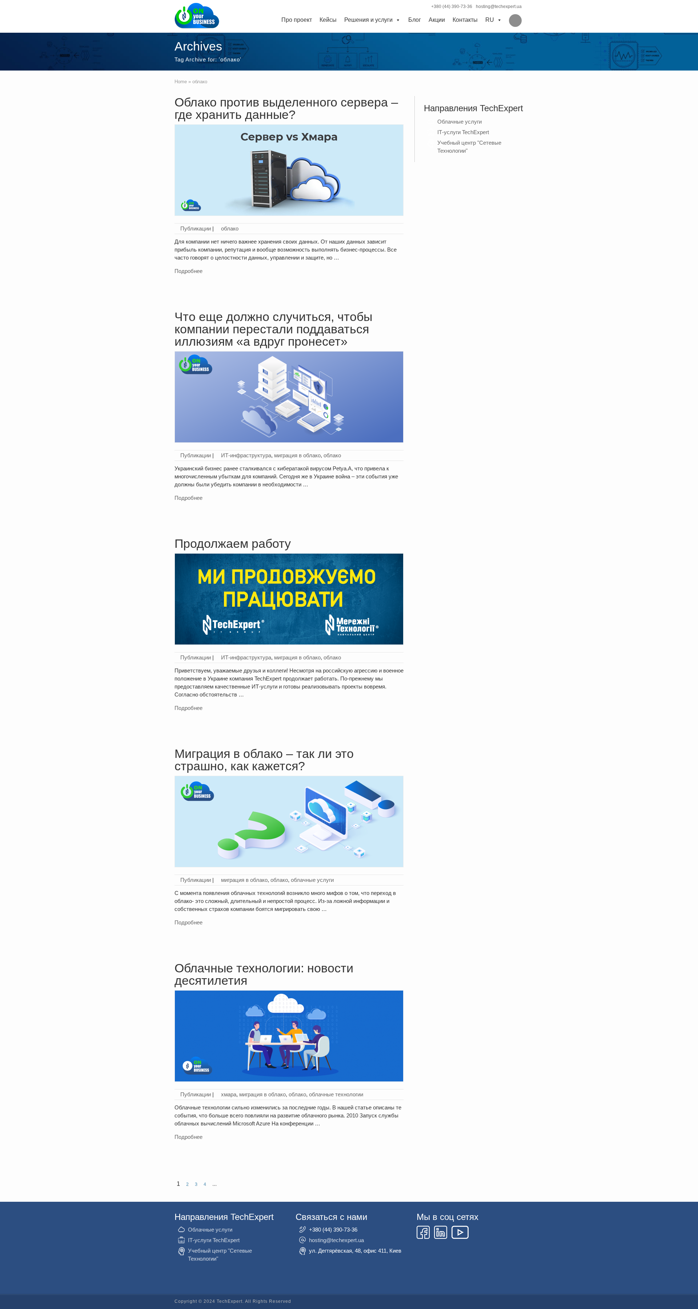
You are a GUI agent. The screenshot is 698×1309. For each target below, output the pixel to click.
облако (229, 228)
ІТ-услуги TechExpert (463, 132)
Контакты (465, 20)
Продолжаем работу (232, 543)
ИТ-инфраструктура (246, 455)
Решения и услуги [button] (368, 20)
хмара (228, 1094)
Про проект (296, 20)
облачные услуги (312, 880)
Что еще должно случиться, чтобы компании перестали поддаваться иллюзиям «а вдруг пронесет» (273, 329)
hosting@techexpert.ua (499, 6)
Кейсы (328, 20)
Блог (414, 20)
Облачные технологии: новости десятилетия (263, 974)
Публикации (195, 228)
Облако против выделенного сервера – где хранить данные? (286, 108)
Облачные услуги (459, 122)
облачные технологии (336, 1094)
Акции (437, 20)
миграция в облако (297, 455)
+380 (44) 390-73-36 (451, 6)
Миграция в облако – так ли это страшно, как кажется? (264, 760)
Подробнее (188, 271)
